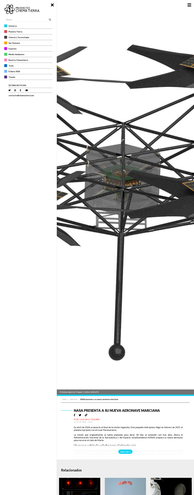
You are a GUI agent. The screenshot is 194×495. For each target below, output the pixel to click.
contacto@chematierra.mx (21, 95)
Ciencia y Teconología (19, 37)
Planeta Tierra (15, 31)
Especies (13, 48)
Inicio (64, 399)
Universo (13, 26)
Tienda (12, 77)
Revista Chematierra (18, 60)
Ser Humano (14, 43)
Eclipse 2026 (14, 71)
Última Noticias (17, 85)
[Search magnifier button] (50, 20)
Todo (11, 65)
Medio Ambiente (16, 54)
